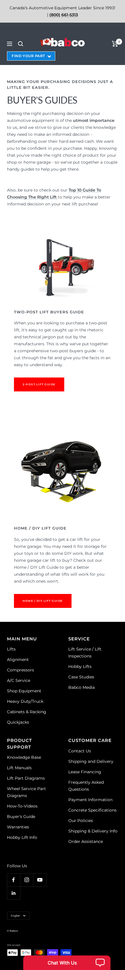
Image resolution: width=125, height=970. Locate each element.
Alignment (18, 659)
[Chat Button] (66, 962)
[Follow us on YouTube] (39, 879)
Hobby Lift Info (22, 837)
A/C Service (18, 680)
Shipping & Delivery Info (92, 831)
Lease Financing (84, 771)
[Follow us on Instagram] (26, 879)
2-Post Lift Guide (39, 384)
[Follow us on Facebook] (13, 879)
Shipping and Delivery (90, 761)
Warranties (18, 827)
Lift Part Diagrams (26, 778)
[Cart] (115, 44)
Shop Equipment (24, 690)
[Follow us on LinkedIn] (13, 892)
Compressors (20, 670)
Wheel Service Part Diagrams (26, 792)
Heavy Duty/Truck (25, 701)
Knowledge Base (24, 757)
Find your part (28, 56)
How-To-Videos (22, 806)
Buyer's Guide (21, 816)
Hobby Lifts (80, 666)
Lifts (11, 649)
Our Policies (80, 820)
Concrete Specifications (92, 810)
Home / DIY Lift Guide (43, 600)
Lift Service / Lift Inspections (84, 652)
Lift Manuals (19, 767)
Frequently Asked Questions (86, 786)
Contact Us (79, 751)
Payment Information (90, 799)
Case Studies (81, 677)
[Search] (20, 43)
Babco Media (81, 687)
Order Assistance (85, 841)
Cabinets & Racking (26, 711)
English (15, 915)
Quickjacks (18, 722)
